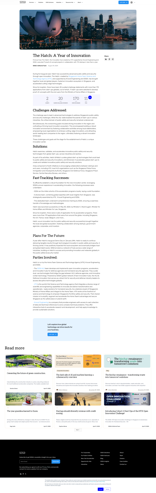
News (102, 464)
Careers (122, 458)
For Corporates (85, 452)
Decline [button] (107, 489)
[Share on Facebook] (109, 59)
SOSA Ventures (50, 2)
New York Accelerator (87, 458)
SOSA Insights (104, 461)
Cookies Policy (101, 481)
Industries (84, 464)
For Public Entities (86, 455)
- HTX (35, 284)
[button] (32, 2)
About (122, 452)
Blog (101, 458)
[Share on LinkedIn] (106, 59)
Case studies (124, 461)
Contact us (123, 464)
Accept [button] (100, 489)
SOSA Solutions (105, 452)
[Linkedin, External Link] (21, 474)
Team (121, 455)
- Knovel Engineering (40, 302)
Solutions (40, 2)
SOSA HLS (41, 268)
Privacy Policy (93, 481)
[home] (23, 2)
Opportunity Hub (86, 461)
